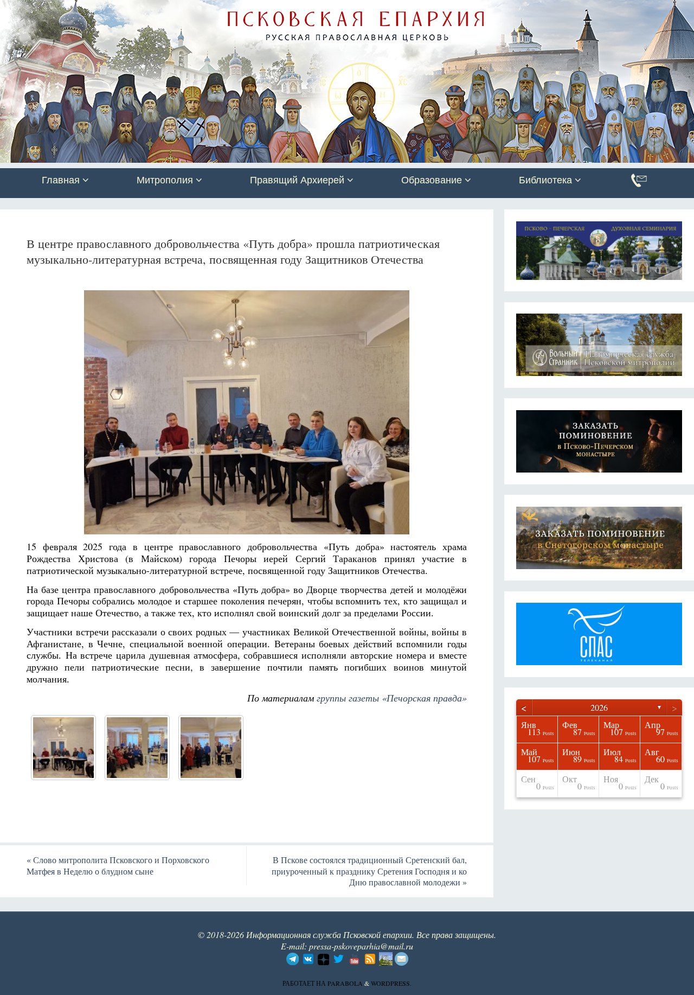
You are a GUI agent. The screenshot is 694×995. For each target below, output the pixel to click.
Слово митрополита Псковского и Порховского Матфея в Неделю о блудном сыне (118, 865)
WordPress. (391, 983)
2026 (599, 707)
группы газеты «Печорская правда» (392, 697)
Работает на (304, 983)
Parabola (345, 983)
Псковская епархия (153, 9)
